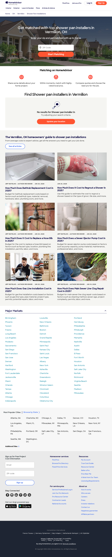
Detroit (43, 334)
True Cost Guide (87, 463)
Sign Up (101, 3)
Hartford (9, 365)
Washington (10, 369)
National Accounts (59, 504)
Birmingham (10, 318)
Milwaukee (79, 393)
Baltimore (44, 326)
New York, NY (94, 423)
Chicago (9, 397)
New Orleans (45, 322)
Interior (8, 8)
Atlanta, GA (15, 418)
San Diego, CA (79, 431)
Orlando (9, 385)
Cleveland (44, 393)
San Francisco (11, 353)
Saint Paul (44, 346)
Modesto (9, 342)
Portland (78, 318)
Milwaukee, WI (48, 423)
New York (44, 365)
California (50, 539)
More (38, 8)
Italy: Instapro (56, 533)
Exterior (17, 8)
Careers (84, 497)
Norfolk (77, 373)
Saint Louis (44, 353)
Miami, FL (30, 423)
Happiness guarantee (89, 511)
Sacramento (10, 346)
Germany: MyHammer (42, 533)
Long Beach (10, 334)
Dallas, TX (61, 418)
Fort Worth (79, 357)
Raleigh (43, 381)
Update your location (56, 121)
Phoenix (8, 322)
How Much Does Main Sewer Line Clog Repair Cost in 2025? (80, 289)
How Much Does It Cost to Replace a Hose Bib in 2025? (29, 239)
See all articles (15, 146)
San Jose (9, 357)
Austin (77, 346)
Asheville (44, 369)
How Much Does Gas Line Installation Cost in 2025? (28, 289)
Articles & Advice (48, 8)
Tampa (8, 389)
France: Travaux (28, 533)
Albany (43, 361)
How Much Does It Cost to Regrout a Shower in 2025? (81, 189)
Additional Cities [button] (11, 446)
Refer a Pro (85, 470)
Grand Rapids (46, 338)
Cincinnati (44, 389)
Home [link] (7, 14)
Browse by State (31, 412)
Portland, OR (32, 431)
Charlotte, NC (32, 418)
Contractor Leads (59, 500)
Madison (77, 389)
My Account (85, 460)
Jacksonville (10, 377)
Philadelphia (79, 326)
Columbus (44, 397)
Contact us (85, 507)
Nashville (78, 342)
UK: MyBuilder (84, 533)
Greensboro (45, 377)
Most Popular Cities (12, 412)
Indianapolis (10, 401)
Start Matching (56, 54)
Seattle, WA (15, 439)
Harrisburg (78, 322)
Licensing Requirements (90, 481)
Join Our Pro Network (60, 493)
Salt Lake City (80, 369)
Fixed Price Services (59, 467)
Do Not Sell (58, 539)
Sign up (20, 482)
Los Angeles (10, 338)
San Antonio (79, 365)
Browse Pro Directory (60, 463)
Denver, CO (78, 418)
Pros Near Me (86, 474)
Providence (79, 334)
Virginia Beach (80, 381)
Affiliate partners (87, 514)
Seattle (77, 385)
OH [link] (13, 14)
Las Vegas (44, 357)
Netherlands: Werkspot (70, 533)
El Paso (77, 353)
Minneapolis (45, 342)
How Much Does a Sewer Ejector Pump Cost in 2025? (81, 239)
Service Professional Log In (62, 490)
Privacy (43, 539)
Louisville (44, 318)
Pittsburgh (78, 330)
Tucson (8, 326)
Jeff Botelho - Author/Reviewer (18, 184)
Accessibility (67, 539)
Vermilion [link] (20, 14)
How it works (86, 490)
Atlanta (8, 393)
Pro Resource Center (60, 497)
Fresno (8, 330)
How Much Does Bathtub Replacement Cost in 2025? (29, 189)
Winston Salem (46, 385)
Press (83, 500)
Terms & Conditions (69, 544)
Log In (89, 3)
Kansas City (45, 349)
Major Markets (13, 311)
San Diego (9, 349)
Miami (7, 381)
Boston (43, 330)
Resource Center (87, 467)
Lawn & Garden (28, 8)
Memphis (78, 338)
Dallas (76, 349)
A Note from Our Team (89, 477)
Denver (8, 361)
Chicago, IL (47, 418)
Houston (78, 361)
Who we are (85, 493)
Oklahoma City (46, 401)
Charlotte (44, 373)
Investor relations (87, 504)
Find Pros (55, 460)
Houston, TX (93, 418)
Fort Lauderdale (12, 373)
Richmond (78, 377)
